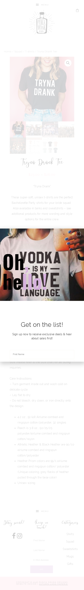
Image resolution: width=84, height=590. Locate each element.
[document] (42, 295)
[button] (78, 233)
